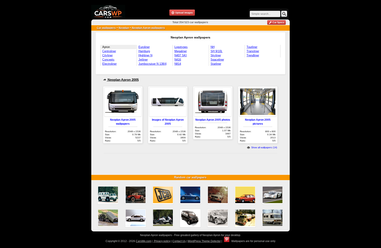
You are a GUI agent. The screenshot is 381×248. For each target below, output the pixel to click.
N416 (177, 59)
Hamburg (144, 51)
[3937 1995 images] (108, 195)
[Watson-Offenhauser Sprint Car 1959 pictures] (163, 218)
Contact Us (179, 241)
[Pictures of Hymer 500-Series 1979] (272, 218)
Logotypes (181, 47)
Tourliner (252, 47)
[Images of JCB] (163, 195)
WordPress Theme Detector (204, 241)
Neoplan (124, 27)
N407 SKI (180, 55)
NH (213, 47)
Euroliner (144, 47)
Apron (106, 47)
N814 (177, 63)
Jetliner (143, 59)
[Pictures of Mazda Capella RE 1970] (217, 195)
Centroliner (109, 51)
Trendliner (253, 55)
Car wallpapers (106, 27)
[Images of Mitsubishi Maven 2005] (190, 218)
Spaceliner (217, 59)
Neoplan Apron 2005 (123, 80)
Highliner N (145, 55)
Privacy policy (161, 241)
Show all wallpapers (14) (263, 147)
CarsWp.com (143, 241)
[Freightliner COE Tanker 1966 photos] (245, 218)
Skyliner (216, 55)
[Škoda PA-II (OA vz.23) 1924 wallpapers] (217, 218)
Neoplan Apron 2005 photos (212, 119)
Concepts (108, 59)
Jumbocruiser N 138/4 (152, 63)
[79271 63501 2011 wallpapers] (108, 218)
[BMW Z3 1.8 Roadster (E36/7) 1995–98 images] (190, 195)
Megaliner (180, 51)
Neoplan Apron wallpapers (148, 27)
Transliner (253, 51)
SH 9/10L (216, 51)
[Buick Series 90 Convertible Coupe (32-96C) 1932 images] (135, 195)
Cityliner (107, 55)
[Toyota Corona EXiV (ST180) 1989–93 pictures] (135, 218)
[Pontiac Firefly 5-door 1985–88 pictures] (245, 195)
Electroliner (109, 63)
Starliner (216, 63)
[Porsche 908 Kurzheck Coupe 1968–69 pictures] (272, 195)
